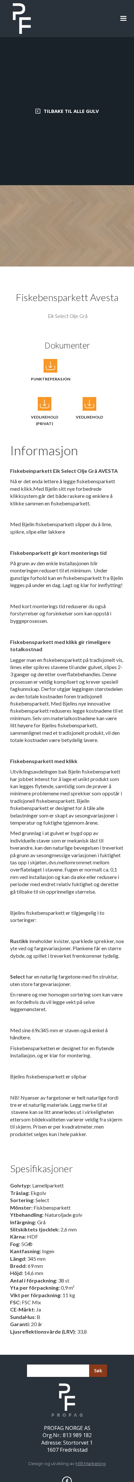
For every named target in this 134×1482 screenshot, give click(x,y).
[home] (20, 18)
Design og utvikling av (67, 1463)
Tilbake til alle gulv (71, 111)
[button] (123, 18)
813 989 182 (77, 1435)
